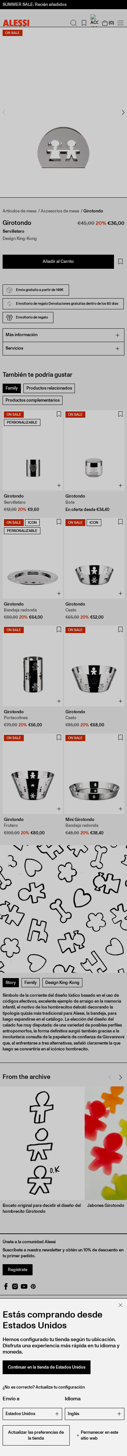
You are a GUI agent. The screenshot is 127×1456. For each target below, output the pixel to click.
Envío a (11, 1398)
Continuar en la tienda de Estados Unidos (46, 1367)
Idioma (73, 1398)
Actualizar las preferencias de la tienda (36, 1435)
